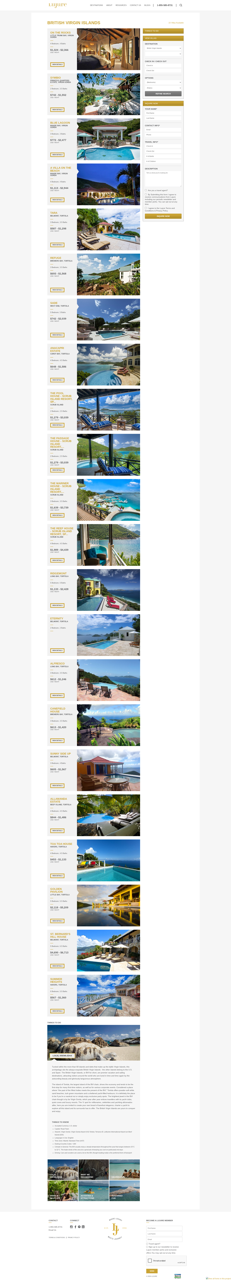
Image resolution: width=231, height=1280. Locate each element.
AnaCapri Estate (57, 349)
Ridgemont (58, 573)
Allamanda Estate (58, 800)
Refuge (55, 257)
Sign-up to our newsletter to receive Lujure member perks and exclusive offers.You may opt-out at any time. (162, 1250)
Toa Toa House (61, 843)
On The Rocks (60, 32)
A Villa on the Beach (60, 169)
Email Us (52, 1230)
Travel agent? (154, 1244)
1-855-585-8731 (165, 5)
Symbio (55, 77)
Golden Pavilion (56, 890)
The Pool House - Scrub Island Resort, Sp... (61, 397)
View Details (57, 64)
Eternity (56, 618)
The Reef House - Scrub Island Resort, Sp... (61, 531)
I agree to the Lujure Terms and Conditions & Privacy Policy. (160, 209)
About (109, 5)
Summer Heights (56, 980)
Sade (53, 302)
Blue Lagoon (60, 122)
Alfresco (57, 663)
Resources (121, 5)
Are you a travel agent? (158, 190)
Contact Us (135, 5)
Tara (53, 212)
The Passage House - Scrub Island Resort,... (60, 442)
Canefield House (57, 710)
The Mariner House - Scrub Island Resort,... (60, 487)
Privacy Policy (74, 1237)
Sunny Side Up (60, 753)
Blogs (147, 5)
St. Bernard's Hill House (60, 935)
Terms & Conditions (57, 1237)
